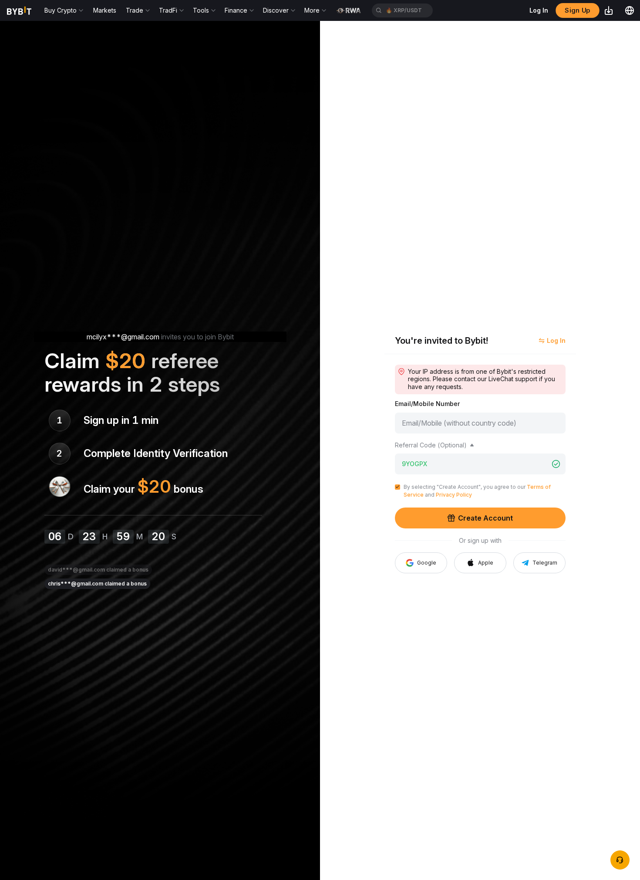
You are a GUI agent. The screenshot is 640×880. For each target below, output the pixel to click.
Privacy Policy (454, 494)
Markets (104, 10)
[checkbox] (397, 487)
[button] (480, 562)
